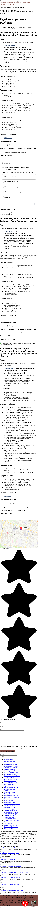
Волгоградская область (11, 772)
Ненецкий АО (8, 794)
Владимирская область (11, 771)
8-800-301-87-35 (8, 11)
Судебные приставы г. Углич (9, 848)
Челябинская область (10, 825)
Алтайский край (9, 759)
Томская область (9, 817)
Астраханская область (11, 766)
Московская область (10, 792)
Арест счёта (7, 763)
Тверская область (9, 815)
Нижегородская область (11, 795)
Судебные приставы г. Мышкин (10, 877)
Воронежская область (10, 774)
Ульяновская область (10, 822)
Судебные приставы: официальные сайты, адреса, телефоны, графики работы (15, 3)
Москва (6, 790)
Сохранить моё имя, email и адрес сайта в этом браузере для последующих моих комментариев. (18, 747)
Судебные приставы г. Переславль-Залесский (14, 872)
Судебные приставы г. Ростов (9, 859)
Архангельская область (11, 764)
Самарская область (9, 807)
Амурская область (9, 761)
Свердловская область (11, 812)
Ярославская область (10, 828)
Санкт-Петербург (9, 809)
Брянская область (9, 769)
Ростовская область (10, 805)
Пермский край (8, 800)
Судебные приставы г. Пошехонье (10, 866)
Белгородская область (10, 767)
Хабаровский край (9, 823)
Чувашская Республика (11, 827)
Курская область (9, 786)
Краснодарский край (10, 782)
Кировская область (10, 781)
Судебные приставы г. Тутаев (9, 853)
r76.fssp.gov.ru (8, 138)
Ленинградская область (11, 787)
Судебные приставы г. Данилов (10, 884)
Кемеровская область (10, 779)
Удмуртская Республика (11, 820)
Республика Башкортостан (12, 804)
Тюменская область (10, 818)
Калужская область (10, 777)
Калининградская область (12, 776)
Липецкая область (9, 789)
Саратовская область (10, 810)
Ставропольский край (11, 814)
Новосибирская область (11, 797)
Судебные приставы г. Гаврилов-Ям (11, 890)
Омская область (9, 799)
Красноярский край (10, 784)
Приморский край (9, 802)
